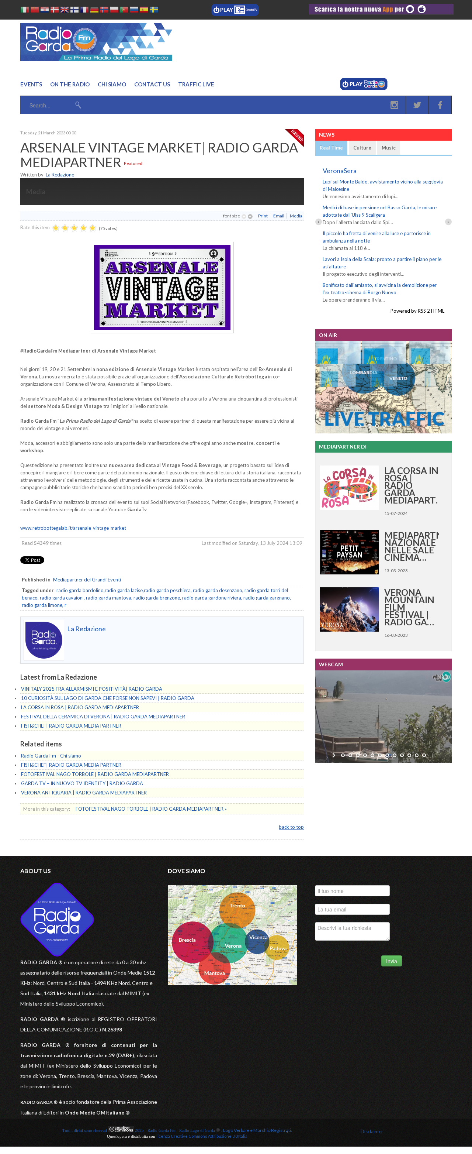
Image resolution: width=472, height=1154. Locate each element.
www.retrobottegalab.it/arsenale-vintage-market (73, 528)
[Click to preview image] (162, 331)
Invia (391, 961)
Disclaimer (372, 1131)
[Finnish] (74, 11)
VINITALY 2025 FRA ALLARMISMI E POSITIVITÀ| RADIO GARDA (91, 689)
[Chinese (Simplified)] (34, 11)
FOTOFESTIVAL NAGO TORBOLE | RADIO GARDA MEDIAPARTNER (95, 774)
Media (296, 216)
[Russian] (134, 11)
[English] (64, 11)
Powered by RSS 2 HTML (417, 311)
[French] (84, 11)
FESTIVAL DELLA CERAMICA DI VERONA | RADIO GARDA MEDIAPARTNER (103, 716)
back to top (291, 827)
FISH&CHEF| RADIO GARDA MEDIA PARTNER (71, 726)
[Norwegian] (104, 11)
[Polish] (114, 11)
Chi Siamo (112, 84)
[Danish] (54, 11)
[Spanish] (144, 11)
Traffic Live (196, 84)
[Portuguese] (124, 11)
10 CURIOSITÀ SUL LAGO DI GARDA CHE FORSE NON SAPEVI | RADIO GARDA (107, 698)
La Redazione (60, 175)
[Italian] (24, 11)
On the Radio (70, 84)
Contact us (152, 84)
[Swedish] (154, 11)
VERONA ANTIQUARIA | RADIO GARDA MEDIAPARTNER (84, 793)
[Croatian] (44, 11)
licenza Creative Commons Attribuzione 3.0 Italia (201, 1136)
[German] (94, 11)
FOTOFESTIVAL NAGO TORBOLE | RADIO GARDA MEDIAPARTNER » (151, 809)
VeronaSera (340, 170)
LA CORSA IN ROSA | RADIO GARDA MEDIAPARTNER (80, 707)
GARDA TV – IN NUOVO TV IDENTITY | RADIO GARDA (82, 783)
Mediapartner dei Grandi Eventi (87, 580)
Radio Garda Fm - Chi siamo (51, 756)
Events (31, 84)
